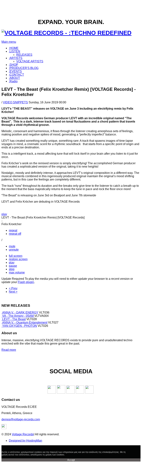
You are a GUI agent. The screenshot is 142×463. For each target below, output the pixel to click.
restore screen (18, 259)
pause (13, 265)
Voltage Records (23, 434)
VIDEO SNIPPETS (15, 102)
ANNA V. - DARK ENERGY (20, 312)
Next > (13, 291)
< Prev (13, 288)
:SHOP (13, 64)
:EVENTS (15, 71)
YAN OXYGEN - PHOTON (19, 325)
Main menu (8, 41)
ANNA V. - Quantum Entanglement (24, 322)
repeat (13, 230)
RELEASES (24, 54)
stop (11, 269)
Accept (71, 460)
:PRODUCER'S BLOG (23, 68)
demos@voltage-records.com (20, 419)
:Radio (13, 81)
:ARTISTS (15, 58)
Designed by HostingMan (25, 440)
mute (12, 246)
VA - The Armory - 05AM (18, 315)
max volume (17, 272)
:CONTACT (16, 74)
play (4, 214)
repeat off (15, 233)
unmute (14, 249)
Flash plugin (26, 282)
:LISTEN (14, 51)
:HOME (13, 48)
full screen (15, 255)
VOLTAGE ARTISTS (29, 61)
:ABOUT (14, 78)
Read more (8, 349)
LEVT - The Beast (14, 319)
